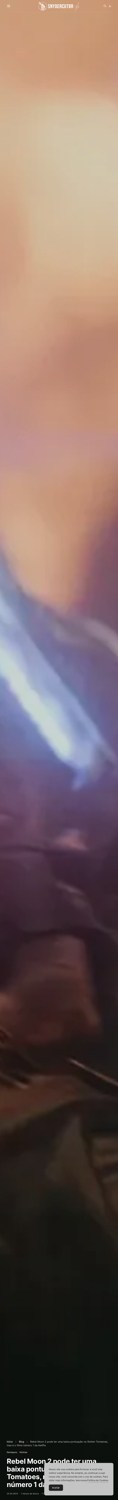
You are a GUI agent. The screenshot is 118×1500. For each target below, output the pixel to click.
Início (10, 1441)
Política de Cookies (97, 1480)
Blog (21, 1441)
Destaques (12, 1452)
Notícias (23, 1452)
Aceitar (56, 1487)
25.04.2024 (12, 1493)
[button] (110, 6)
